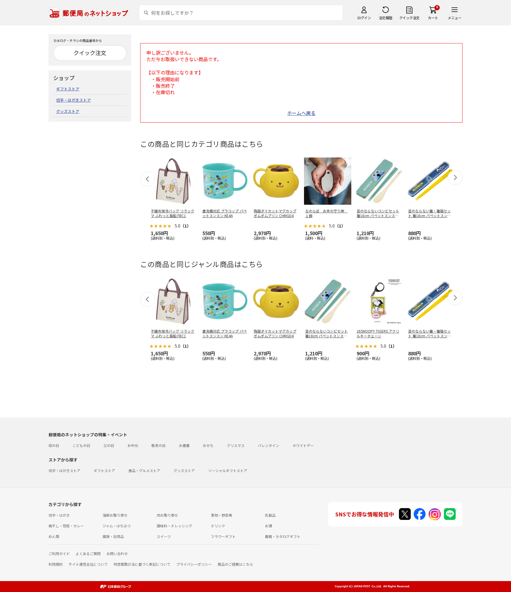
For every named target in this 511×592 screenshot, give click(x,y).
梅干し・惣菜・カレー (66, 525)
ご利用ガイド (59, 553)
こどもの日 (81, 445)
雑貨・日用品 (113, 536)
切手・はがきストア (73, 100)
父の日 (109, 445)
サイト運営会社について (88, 564)
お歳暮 (184, 445)
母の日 (53, 445)
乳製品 (270, 515)
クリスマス (236, 445)
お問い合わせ (117, 553)
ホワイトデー (303, 445)
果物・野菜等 (221, 515)
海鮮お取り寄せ (115, 515)
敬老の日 (158, 445)
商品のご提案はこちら (235, 564)
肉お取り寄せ (167, 515)
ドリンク (218, 525)
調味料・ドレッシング (174, 525)
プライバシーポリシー (194, 564)
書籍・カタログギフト (282, 536)
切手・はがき (59, 515)
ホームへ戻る (301, 112)
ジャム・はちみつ (117, 525)
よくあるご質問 (88, 553)
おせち (208, 445)
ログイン (364, 17)
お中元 (132, 445)
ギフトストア (67, 89)
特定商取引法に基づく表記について (142, 564)
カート (433, 17)
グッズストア (67, 111)
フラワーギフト (223, 536)
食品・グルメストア (144, 470)
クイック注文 (409, 17)
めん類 (53, 536)
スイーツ (164, 536)
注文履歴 (385, 17)
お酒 (268, 525)
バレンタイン (268, 445)
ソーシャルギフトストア (227, 470)
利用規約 (55, 564)
